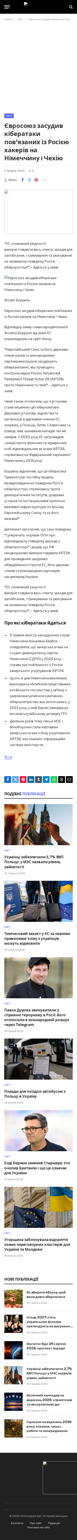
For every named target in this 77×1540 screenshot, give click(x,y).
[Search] (70, 7)
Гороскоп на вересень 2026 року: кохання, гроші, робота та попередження (49, 1426)
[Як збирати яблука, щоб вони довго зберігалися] (13, 1299)
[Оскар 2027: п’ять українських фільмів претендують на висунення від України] (13, 1324)
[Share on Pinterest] (36, 180)
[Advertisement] (38, 66)
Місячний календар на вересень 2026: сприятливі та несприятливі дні (49, 1399)
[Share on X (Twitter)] (29, 180)
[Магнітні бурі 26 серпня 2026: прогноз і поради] (13, 1350)
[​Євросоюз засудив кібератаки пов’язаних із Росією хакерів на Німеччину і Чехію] (38, 212)
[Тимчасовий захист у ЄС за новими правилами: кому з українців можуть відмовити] (38, 901)
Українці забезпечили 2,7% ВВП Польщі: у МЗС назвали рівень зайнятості (34, 862)
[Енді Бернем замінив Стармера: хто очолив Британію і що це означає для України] (38, 1130)
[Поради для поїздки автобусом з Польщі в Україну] (38, 1059)
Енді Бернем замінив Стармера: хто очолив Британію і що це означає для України (37, 1168)
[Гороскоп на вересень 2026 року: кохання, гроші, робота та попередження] (13, 1428)
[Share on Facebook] (22, 180)
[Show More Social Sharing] (44, 180)
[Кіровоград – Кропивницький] (38, 7)
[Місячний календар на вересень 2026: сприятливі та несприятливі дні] (13, 1402)
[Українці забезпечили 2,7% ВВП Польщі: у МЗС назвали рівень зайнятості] (38, 824)
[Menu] (7, 7)
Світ (9, 115)
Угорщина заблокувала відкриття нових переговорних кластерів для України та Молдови (37, 1245)
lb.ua (8, 757)
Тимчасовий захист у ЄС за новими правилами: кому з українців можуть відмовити (37, 939)
